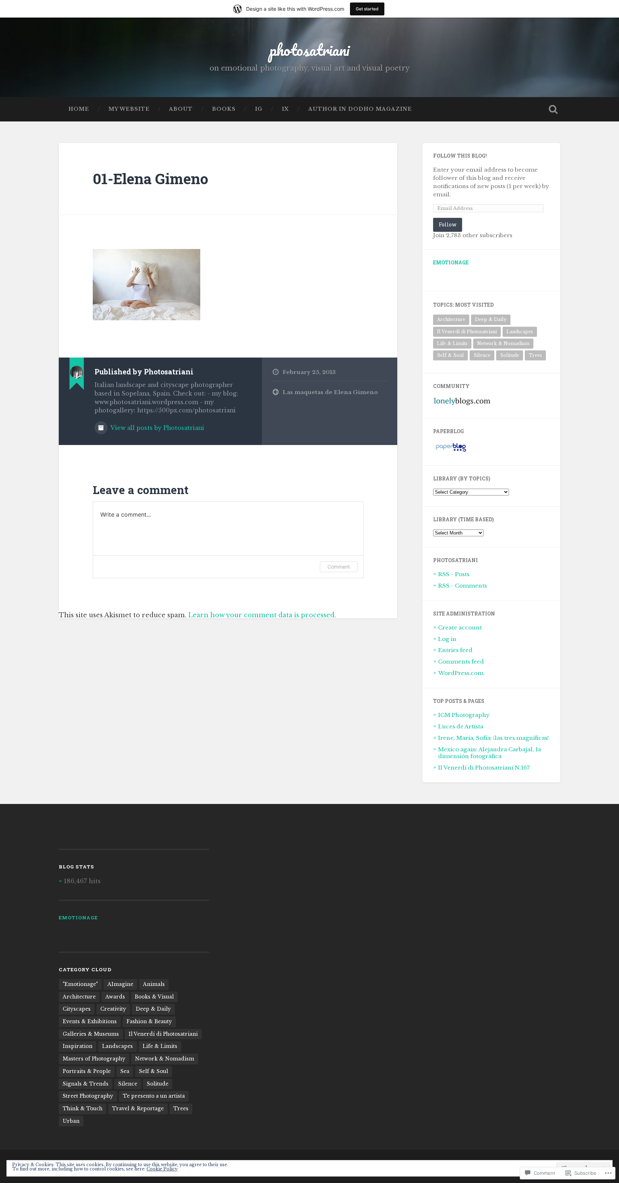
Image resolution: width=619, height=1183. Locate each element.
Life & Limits (452, 343)
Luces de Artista (460, 726)
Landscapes (520, 331)
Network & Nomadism (503, 343)
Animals (154, 984)
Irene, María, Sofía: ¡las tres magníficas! (493, 737)
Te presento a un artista (154, 1096)
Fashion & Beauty (149, 1022)
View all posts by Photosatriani (156, 428)
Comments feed (461, 661)
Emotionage (78, 917)
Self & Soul (450, 355)
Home (78, 109)
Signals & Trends (86, 1084)
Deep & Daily (491, 319)
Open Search (553, 109)
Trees (535, 355)
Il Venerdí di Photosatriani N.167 (484, 767)
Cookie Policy (162, 1169)
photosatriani (310, 49)
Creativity (113, 1009)
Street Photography (88, 1096)
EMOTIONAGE (451, 262)
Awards (115, 997)
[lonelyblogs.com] (461, 404)
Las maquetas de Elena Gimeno (330, 392)
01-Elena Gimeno (150, 178)
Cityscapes (77, 1009)
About (181, 109)
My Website (129, 109)
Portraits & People (87, 1071)
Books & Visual (154, 997)
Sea (124, 1071)
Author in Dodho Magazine (360, 109)
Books (224, 109)
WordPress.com (461, 673)
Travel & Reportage (138, 1109)
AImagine (120, 984)
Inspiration (77, 1046)
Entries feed (455, 650)
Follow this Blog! (460, 156)
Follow (447, 224)
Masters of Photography (94, 1059)
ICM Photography (464, 715)
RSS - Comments (462, 585)
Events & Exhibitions (90, 1022)
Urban (71, 1121)
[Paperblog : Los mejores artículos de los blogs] (451, 451)
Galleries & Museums (91, 1034)
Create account (460, 627)
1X (285, 109)
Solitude (509, 355)
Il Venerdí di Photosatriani (467, 331)
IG (259, 109)
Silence (482, 355)
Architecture (451, 319)
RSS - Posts (453, 574)
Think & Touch (82, 1109)
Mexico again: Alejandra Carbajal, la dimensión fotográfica (489, 753)
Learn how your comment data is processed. (262, 615)
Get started (367, 8)
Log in (447, 639)
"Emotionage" (80, 984)
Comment (338, 567)
